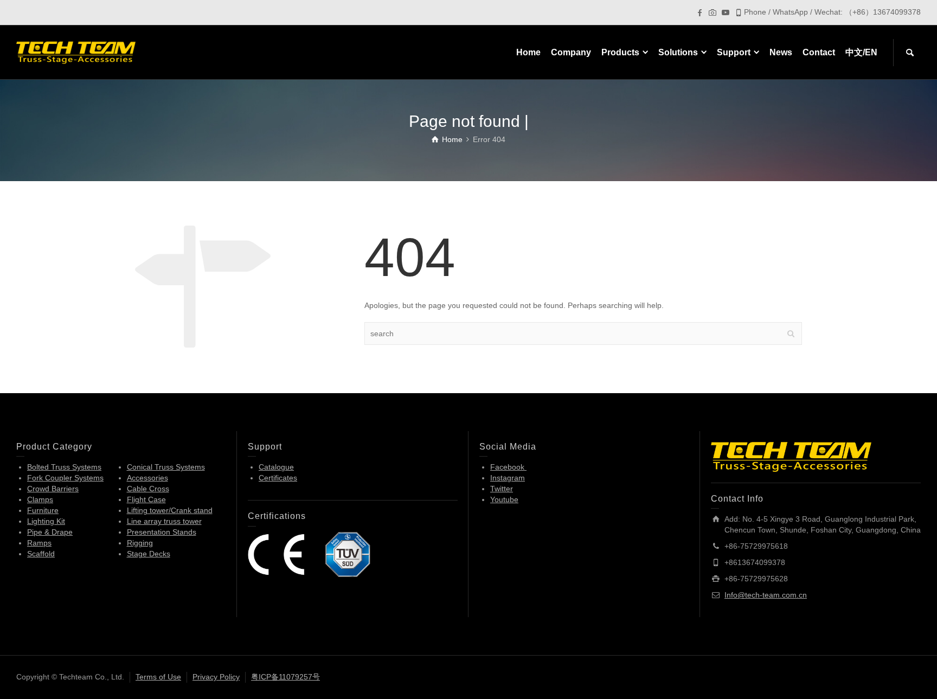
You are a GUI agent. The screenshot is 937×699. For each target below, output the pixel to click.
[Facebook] (699, 12)
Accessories (147, 477)
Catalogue (276, 467)
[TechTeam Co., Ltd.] (76, 52)
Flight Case (146, 499)
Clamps (40, 499)
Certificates (278, 477)
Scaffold (41, 553)
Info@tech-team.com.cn (765, 595)
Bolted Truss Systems (64, 467)
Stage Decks (148, 553)
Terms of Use (158, 676)
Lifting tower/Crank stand (170, 510)
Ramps (39, 542)
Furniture (43, 510)
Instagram (507, 477)
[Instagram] (712, 12)
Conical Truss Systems (166, 467)
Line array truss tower (164, 521)
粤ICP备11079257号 (285, 676)
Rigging (140, 542)
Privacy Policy (216, 676)
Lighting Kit (46, 521)
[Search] (910, 52)
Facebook (508, 467)
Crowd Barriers (53, 488)
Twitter (501, 488)
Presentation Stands (161, 532)
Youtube (504, 499)
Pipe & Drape (50, 532)
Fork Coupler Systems (65, 477)
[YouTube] (725, 12)
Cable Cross (148, 488)
